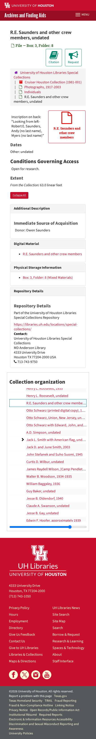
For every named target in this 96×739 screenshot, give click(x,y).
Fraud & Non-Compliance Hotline (31, 705)
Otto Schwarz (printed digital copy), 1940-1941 (61, 410)
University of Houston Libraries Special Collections (46, 75)
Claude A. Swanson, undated (47, 505)
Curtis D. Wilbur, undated (45, 461)
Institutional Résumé (23, 715)
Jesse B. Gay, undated (42, 513)
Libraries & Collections (26, 654)
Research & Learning (67, 641)
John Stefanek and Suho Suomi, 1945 (54, 454)
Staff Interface (62, 661)
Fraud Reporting (65, 701)
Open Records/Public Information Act (54, 710)
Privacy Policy (19, 607)
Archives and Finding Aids (25, 15)
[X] (24, 674)
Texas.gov (60, 696)
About (57, 654)
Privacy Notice (18, 710)
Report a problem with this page (30, 696)
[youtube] (46, 674)
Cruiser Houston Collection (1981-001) (53, 82)
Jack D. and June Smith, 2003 (48, 447)
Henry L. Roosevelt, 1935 (44, 388)
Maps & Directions (22, 661)
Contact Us (17, 641)
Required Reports (50, 715)
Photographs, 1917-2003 (42, 87)
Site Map (58, 621)
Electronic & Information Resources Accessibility (41, 719)
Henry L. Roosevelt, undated (47, 395)
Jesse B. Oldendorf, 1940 (44, 498)
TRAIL (48, 701)
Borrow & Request (66, 634)
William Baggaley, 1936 (43, 483)
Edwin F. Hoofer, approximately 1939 (53, 520)
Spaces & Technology (68, 647)
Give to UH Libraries (23, 647)
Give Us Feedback (22, 634)
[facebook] (13, 674)
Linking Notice (64, 705)
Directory (16, 627)
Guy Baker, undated (41, 491)
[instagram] (35, 674)
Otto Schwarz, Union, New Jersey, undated (58, 417)
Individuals (32, 92)
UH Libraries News (66, 607)
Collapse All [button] (19, 195)
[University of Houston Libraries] (38, 560)
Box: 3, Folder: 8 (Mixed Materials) (48, 277)
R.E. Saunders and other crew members (52, 254)
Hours (13, 614)
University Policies (21, 733)
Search (57, 627)
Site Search (60, 614)
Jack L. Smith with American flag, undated (57, 439)
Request (73, 62)
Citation (54, 62)
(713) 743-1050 (20, 596)
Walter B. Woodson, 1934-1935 (49, 476)
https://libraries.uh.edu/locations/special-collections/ (45, 327)
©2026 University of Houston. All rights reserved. (41, 691)
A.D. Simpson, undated (43, 432)
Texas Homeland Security (25, 701)
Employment (18, 621)
